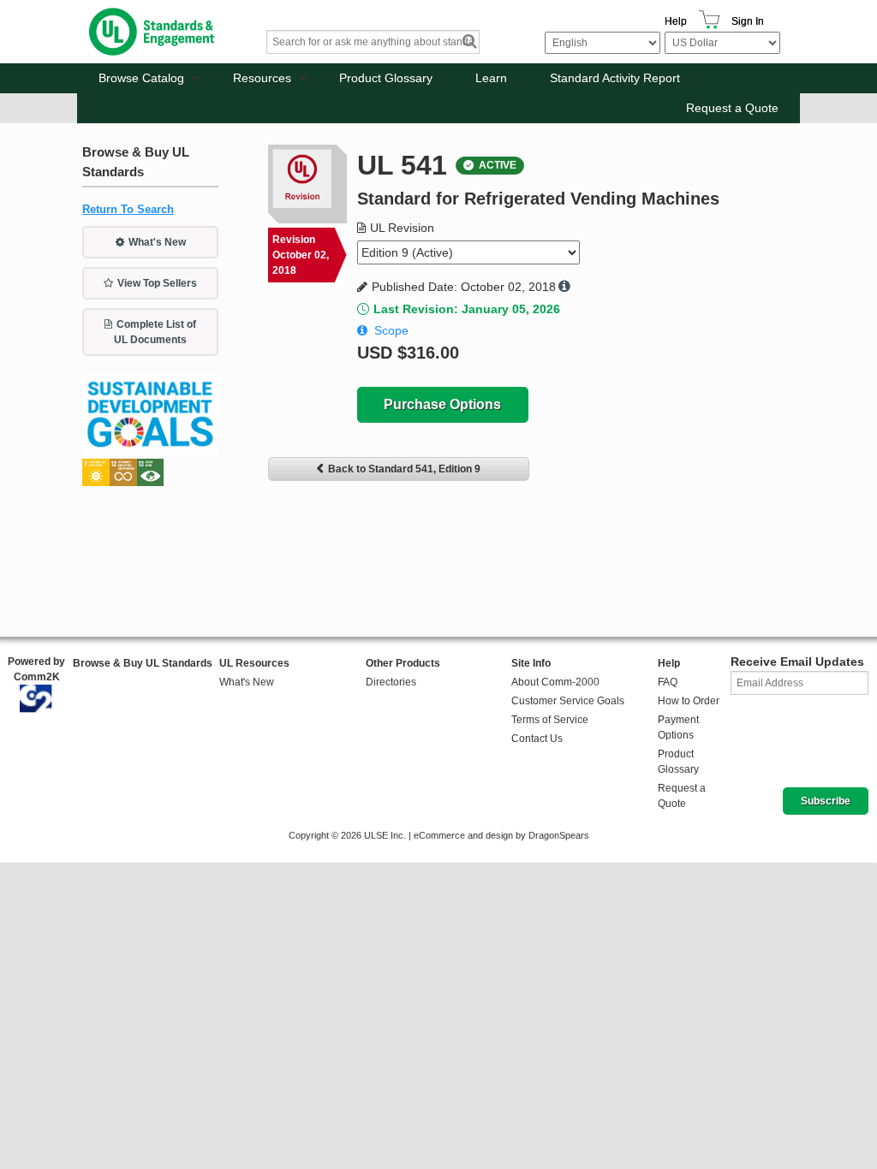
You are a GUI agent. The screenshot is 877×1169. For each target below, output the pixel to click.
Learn (491, 78)
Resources (262, 78)
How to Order (688, 701)
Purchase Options (442, 404)
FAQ (667, 682)
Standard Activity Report (615, 78)
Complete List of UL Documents (155, 332)
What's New (157, 242)
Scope (391, 330)
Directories (391, 682)
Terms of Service (549, 720)
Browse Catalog (141, 78)
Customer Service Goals (567, 701)
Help (676, 21)
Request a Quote (732, 108)
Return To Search (128, 209)
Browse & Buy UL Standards (142, 663)
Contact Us (537, 739)
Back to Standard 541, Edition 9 (404, 469)
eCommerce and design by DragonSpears (501, 835)
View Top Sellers (157, 283)
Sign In (747, 21)
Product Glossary (386, 78)
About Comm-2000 (555, 682)
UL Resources (254, 663)
